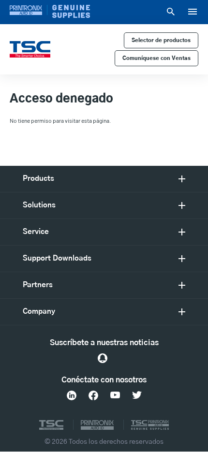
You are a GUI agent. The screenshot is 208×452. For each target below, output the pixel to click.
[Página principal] (30, 49)
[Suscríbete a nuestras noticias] (102, 358)
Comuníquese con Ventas (156, 58)
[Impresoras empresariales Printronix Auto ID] (28, 10)
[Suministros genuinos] (71, 11)
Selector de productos (161, 40)
